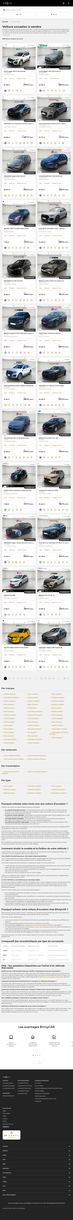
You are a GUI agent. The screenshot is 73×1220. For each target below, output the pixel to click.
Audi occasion (8, 704)
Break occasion (8, 793)
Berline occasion (9, 789)
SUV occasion (55, 786)
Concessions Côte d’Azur (24, 1088)
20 (45, 678)
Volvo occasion (56, 737)
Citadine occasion (33, 789)
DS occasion (7, 725)
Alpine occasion (8, 701)
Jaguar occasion (32, 701)
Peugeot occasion (57, 697)
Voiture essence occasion (36, 755)
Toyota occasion (56, 725)
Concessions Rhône (23, 1083)
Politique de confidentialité (42, 1093)
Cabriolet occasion (33, 786)
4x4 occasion (7, 786)
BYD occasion (8, 711)
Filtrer (55, 14)
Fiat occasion (7, 729)
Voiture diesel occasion (11, 755)
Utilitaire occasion (57, 789)
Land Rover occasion (34, 711)
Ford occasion (8, 732)
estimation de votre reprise (34, 925)
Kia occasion (31, 708)
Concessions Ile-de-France (25, 1085)
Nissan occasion (32, 743)
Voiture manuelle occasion (36, 771)
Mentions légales (39, 1090)
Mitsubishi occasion (34, 739)
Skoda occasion (56, 711)
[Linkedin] (3, 1127)
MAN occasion (32, 722)
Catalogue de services (8, 1095)
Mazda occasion (32, 725)
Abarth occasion (9, 694)
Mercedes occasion (33, 729)
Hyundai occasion (9, 739)
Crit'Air (47, 869)
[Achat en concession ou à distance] (11, 1042)
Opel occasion (56, 694)
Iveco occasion (32, 697)
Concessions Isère (22, 1093)
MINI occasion (32, 736)
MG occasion (31, 732)
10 (41, 678)
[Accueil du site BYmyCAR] (7, 3)
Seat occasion (56, 708)
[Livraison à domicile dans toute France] (32, 1042)
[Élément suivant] (39, 1061)
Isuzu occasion (32, 694)
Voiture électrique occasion (13, 759)
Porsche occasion (57, 701)
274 (65, 678)
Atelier (4, 1110)
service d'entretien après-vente (53, 977)
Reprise (5, 1121)
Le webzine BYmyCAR (9, 1088)
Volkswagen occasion (58, 729)
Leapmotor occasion (34, 715)
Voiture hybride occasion (36, 759)
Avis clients (38, 1083)
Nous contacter (39, 1085)
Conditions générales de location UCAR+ (46, 1098)
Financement (6, 1113)
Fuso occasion (8, 736)
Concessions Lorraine (23, 1090)
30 (49, 678)
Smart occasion (56, 715)
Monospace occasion (58, 793)
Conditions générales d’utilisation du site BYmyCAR (48, 1088)
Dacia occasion (8, 722)
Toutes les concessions (9, 1085)
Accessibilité (38, 1101)
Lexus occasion (32, 718)
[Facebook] (5, 1127)
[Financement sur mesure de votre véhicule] (54, 1042)
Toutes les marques (8, 1083)
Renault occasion (57, 704)
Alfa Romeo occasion (10, 697)
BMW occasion (8, 708)
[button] (33, 1055)
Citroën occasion (9, 715)
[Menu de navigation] (68, 3)
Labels (4, 1116)
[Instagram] (7, 1127)
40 (53, 678)
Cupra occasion (8, 718)
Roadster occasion (33, 793)
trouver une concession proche (44, 927)
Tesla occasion (56, 722)
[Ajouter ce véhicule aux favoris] (4, 68)
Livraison (5, 1118)
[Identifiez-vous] (63, 3)
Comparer (32, 45)
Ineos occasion (8, 743)
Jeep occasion (32, 704)
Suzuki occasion (56, 718)
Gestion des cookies (40, 1096)
